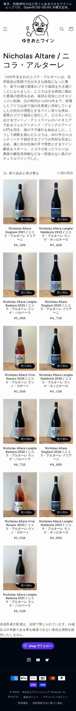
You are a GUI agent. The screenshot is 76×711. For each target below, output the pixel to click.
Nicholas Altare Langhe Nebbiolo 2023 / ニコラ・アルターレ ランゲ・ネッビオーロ (56, 234)
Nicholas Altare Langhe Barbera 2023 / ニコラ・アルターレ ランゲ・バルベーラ (20, 307)
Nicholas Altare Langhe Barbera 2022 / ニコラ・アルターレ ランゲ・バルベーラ (20, 453)
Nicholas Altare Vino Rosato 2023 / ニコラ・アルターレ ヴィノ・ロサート (20, 527)
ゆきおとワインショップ (35, 692)
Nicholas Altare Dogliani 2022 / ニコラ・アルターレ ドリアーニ (56, 453)
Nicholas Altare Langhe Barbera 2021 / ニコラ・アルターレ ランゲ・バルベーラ (20, 600)
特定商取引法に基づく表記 (48, 703)
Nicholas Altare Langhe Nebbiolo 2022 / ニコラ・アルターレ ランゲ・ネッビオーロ (56, 380)
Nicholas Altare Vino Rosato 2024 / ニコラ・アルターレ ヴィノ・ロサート (20, 380)
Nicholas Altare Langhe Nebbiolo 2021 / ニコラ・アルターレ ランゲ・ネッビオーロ (56, 527)
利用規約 (23, 703)
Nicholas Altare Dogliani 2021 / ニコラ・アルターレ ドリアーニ (20, 234)
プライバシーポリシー (55, 697)
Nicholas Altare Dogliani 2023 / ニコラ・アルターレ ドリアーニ (56, 307)
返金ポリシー (30, 697)
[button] (5, 28)
